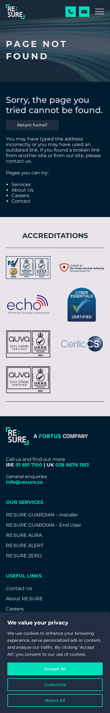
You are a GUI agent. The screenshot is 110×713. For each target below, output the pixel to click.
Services (21, 184)
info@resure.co (24, 482)
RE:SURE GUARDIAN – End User (43, 525)
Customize (55, 684)
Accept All (55, 669)
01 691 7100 (29, 465)
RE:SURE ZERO (24, 555)
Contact (21, 201)
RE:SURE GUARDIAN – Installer (42, 515)
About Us (22, 190)
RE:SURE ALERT (24, 545)
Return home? (32, 125)
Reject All (55, 700)
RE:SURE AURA (24, 535)
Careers (20, 195)
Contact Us (19, 588)
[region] (55, 663)
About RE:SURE (24, 598)
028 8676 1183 (72, 465)
